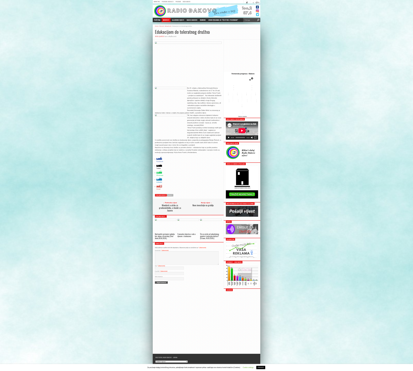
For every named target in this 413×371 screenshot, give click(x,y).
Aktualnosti (168, 26)
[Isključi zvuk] (252, 137)
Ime (160, 266)
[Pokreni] (229, 137)
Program (178, 1)
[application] (242, 131)
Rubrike (203, 20)
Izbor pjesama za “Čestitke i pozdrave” (223, 20)
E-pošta (161, 271)
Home (156, 26)
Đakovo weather (242, 116)
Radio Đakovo (186, 1)
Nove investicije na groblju (203, 205)
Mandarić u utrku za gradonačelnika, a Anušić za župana (170, 208)
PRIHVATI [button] (261, 367)
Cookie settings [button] (248, 367)
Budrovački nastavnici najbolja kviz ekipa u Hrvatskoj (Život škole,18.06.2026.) (165, 236)
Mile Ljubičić (159, 36)
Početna (157, 20)
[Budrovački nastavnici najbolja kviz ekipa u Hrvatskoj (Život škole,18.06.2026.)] (165, 220)
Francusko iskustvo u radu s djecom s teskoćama (186, 235)
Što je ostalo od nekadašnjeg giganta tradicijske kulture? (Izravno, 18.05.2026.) (209, 236)
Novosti (166, 20)
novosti (170, 195)
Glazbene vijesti (178, 20)
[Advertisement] (242, 56)
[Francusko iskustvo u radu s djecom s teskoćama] (188, 220)
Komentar (162, 250)
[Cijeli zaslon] (255, 137)
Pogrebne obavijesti (168, 1)
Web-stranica (159, 276)
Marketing (157, 1)
